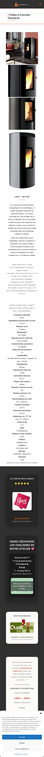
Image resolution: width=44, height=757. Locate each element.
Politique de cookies (21, 754)
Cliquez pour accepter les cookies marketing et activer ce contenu (22, 586)
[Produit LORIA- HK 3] (22, 114)
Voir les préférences (22, 749)
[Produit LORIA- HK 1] (22, 48)
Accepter (22, 737)
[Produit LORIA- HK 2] (22, 81)
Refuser (22, 743)
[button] (41, 713)
